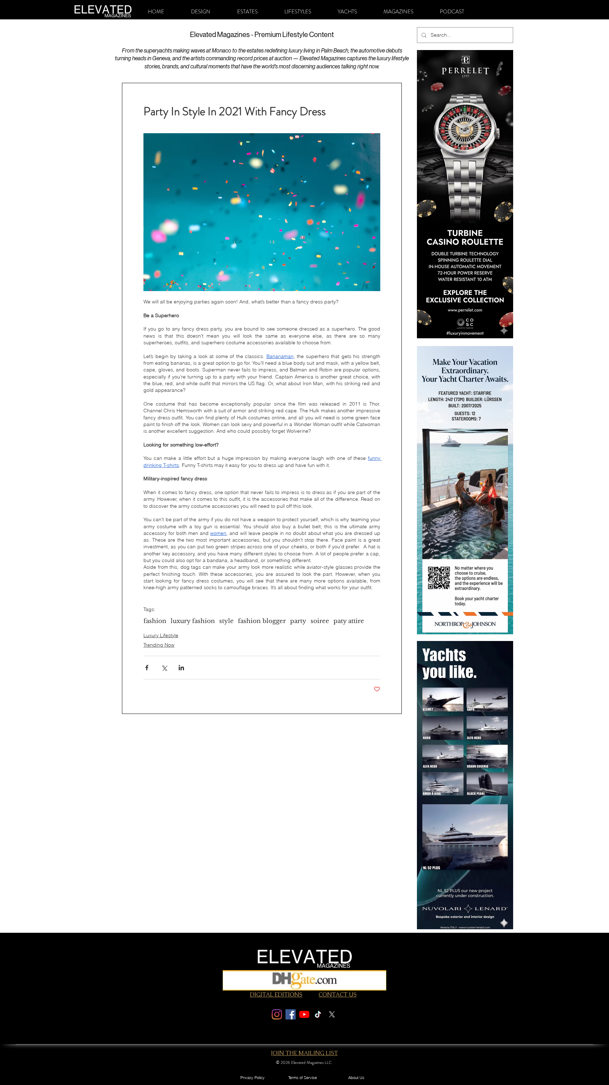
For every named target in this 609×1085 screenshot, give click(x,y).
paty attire (348, 621)
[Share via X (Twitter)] (164, 667)
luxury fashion (193, 621)
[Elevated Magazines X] (332, 1014)
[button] (201, 12)
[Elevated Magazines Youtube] (304, 1014)
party (298, 621)
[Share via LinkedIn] (181, 667)
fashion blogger (262, 621)
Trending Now (158, 645)
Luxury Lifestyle (160, 635)
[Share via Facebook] (146, 667)
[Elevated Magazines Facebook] (290, 1014)
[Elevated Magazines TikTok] (318, 1014)
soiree (319, 621)
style (226, 621)
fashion (154, 621)
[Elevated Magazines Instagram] (277, 1014)
